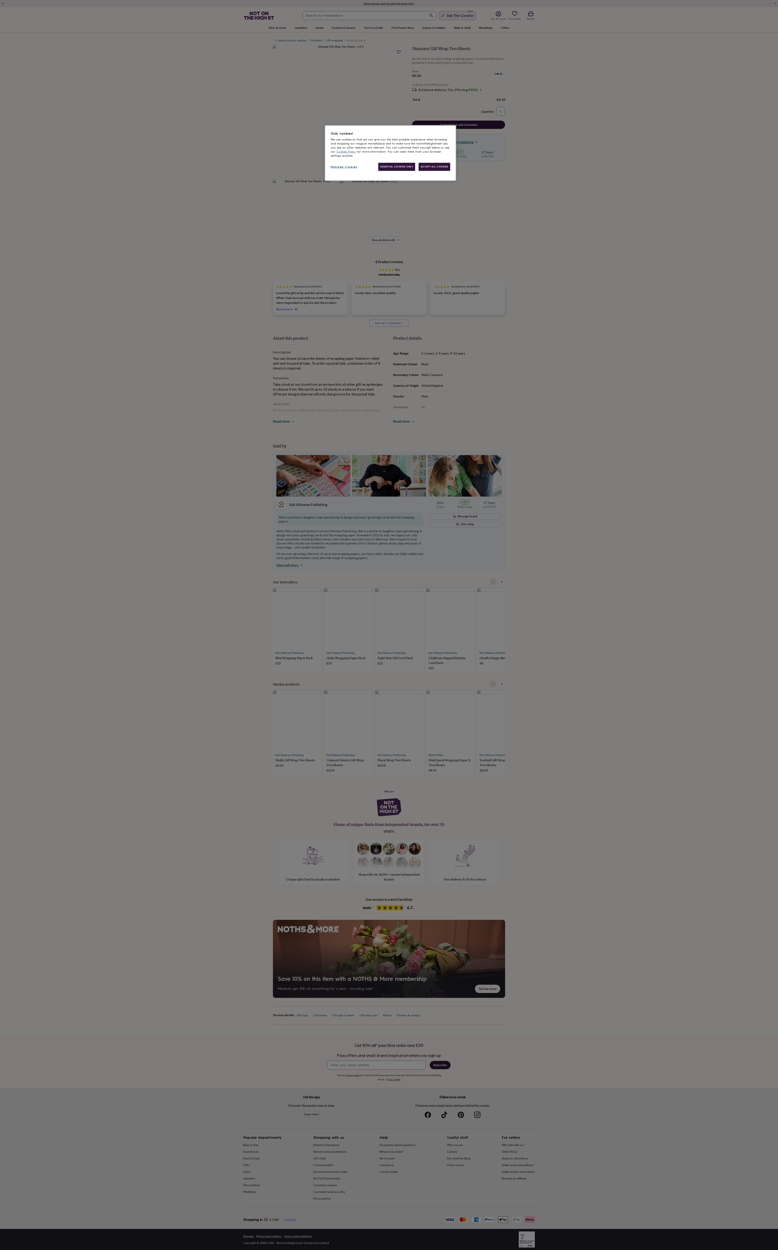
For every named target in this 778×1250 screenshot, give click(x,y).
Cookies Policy (346, 151)
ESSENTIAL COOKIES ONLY (396, 166)
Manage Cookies (344, 167)
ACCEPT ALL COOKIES (434, 166)
